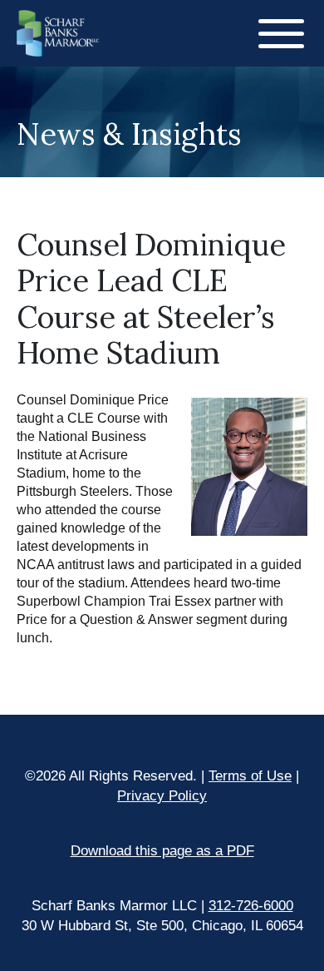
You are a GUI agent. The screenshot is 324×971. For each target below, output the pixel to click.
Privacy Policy (162, 796)
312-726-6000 (251, 906)
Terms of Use (250, 776)
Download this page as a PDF (162, 851)
